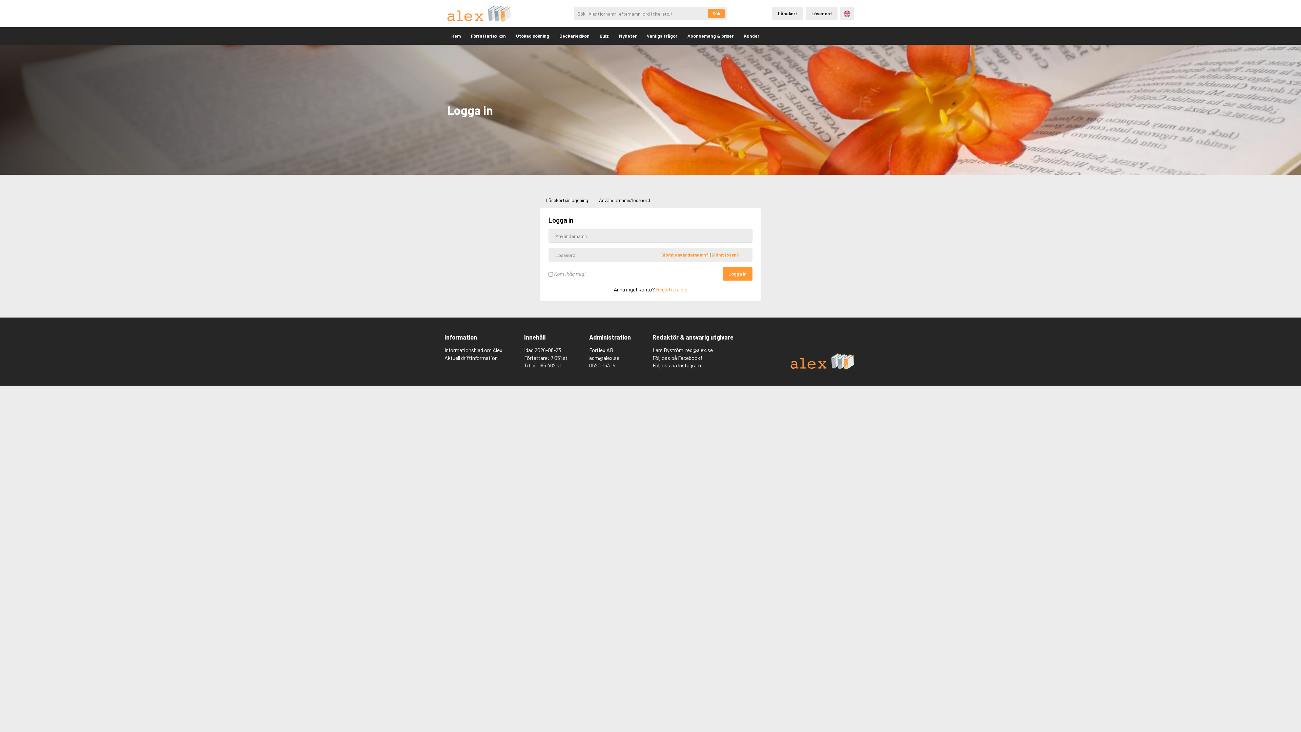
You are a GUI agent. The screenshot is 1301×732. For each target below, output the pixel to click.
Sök (716, 13)
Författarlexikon (488, 36)
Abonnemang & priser (710, 36)
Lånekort (787, 13)
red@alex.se (699, 350)
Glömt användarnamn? (685, 255)
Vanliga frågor (662, 36)
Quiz (604, 36)
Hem (456, 36)
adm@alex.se (604, 357)
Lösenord (821, 13)
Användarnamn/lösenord (624, 200)
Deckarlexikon (574, 36)
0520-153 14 (602, 365)
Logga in (737, 274)
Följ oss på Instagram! (678, 365)
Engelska (847, 14)
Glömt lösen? (725, 255)
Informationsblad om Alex (473, 350)
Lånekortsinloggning (567, 200)
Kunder (751, 36)
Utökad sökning (532, 36)
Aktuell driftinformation (471, 357)
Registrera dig (671, 289)
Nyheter (628, 36)
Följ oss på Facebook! (677, 357)
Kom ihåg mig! (569, 273)
